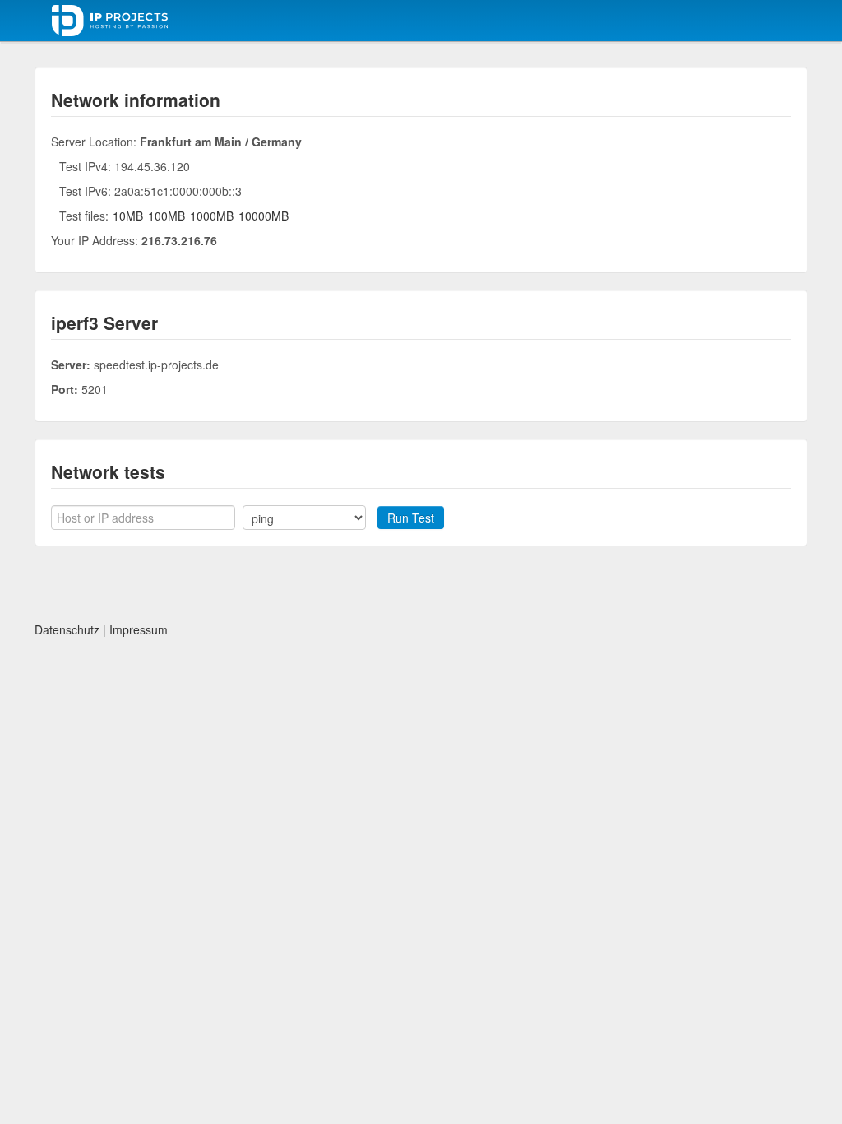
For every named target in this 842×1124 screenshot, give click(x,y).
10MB (128, 215)
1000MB (212, 215)
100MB (166, 215)
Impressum (138, 629)
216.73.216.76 (179, 240)
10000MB (263, 215)
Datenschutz (67, 629)
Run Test (410, 517)
